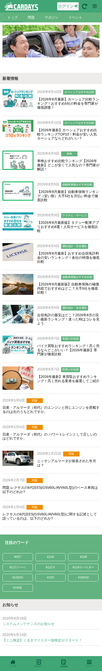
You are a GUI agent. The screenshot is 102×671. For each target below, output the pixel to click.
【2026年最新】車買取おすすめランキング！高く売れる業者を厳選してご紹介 (68, 379)
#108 (83, 557)
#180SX (83, 577)
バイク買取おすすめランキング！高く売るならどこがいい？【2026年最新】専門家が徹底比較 (68, 350)
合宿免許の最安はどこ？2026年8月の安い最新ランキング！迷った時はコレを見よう (68, 319)
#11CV (50, 567)
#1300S (17, 577)
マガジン (51, 17)
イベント (75, 17)
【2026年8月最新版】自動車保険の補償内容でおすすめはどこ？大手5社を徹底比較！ (68, 288)
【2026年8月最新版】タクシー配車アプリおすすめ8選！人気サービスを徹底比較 (68, 227)
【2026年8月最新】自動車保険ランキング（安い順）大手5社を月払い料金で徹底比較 (68, 196)
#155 (50, 577)
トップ (12, 17)
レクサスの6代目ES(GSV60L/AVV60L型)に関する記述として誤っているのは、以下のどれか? (49, 516)
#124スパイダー (83, 567)
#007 (17, 557)
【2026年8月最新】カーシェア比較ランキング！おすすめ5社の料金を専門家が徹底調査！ (68, 103)
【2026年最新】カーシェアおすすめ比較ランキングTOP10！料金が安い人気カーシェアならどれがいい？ (67, 134)
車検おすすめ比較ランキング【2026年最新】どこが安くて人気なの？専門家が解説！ (68, 165)
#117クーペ (18, 567)
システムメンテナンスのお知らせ (28, 624)
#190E (17, 587)
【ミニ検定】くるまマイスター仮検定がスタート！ (42, 640)
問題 (31, 17)
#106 (50, 557)
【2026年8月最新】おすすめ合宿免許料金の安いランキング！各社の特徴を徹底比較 (68, 257)
